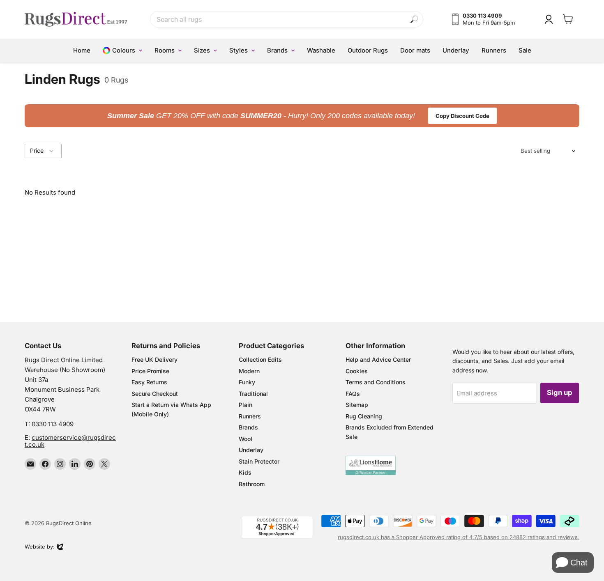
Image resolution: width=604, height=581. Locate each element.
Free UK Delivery (154, 359)
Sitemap (357, 404)
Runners (250, 416)
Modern (249, 370)
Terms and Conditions (376, 382)
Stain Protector (259, 461)
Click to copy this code (302, 115)
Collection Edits (260, 359)
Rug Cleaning (364, 416)
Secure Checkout (154, 393)
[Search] (414, 19)
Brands (248, 427)
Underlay (251, 449)
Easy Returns (149, 382)
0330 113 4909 (53, 424)
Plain (245, 404)
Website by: (40, 547)
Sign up (559, 392)
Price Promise (150, 370)
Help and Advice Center (378, 359)
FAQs (353, 393)
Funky (247, 382)
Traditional (253, 393)
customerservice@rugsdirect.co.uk (70, 441)
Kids (245, 472)
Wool (245, 438)
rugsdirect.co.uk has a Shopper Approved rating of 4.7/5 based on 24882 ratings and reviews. (458, 537)
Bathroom (252, 483)
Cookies (357, 370)
